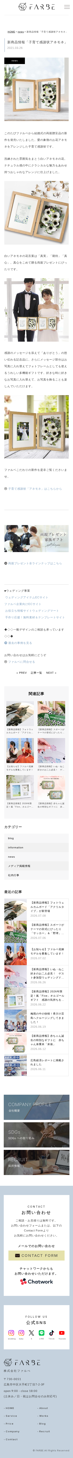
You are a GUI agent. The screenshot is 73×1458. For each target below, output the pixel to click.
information (15, 847)
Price (10, 1423)
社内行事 (13, 875)
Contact (12, 1439)
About (43, 1408)
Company (13, 1431)
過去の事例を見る (19, 642)
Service (11, 1415)
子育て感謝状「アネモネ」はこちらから (35, 488)
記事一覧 (36, 672)
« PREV (21, 672)
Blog (42, 1423)
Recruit (44, 1431)
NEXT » (51, 672)
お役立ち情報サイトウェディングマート (31, 610)
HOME (11, 32)
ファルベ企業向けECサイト (23, 604)
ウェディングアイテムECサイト (26, 597)
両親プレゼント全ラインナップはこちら (35, 563)
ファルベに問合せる (21, 661)
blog (11, 838)
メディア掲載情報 (19, 865)
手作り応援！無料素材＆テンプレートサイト (34, 617)
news (21, 32)
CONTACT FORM (40, 1255)
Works (43, 1415)
